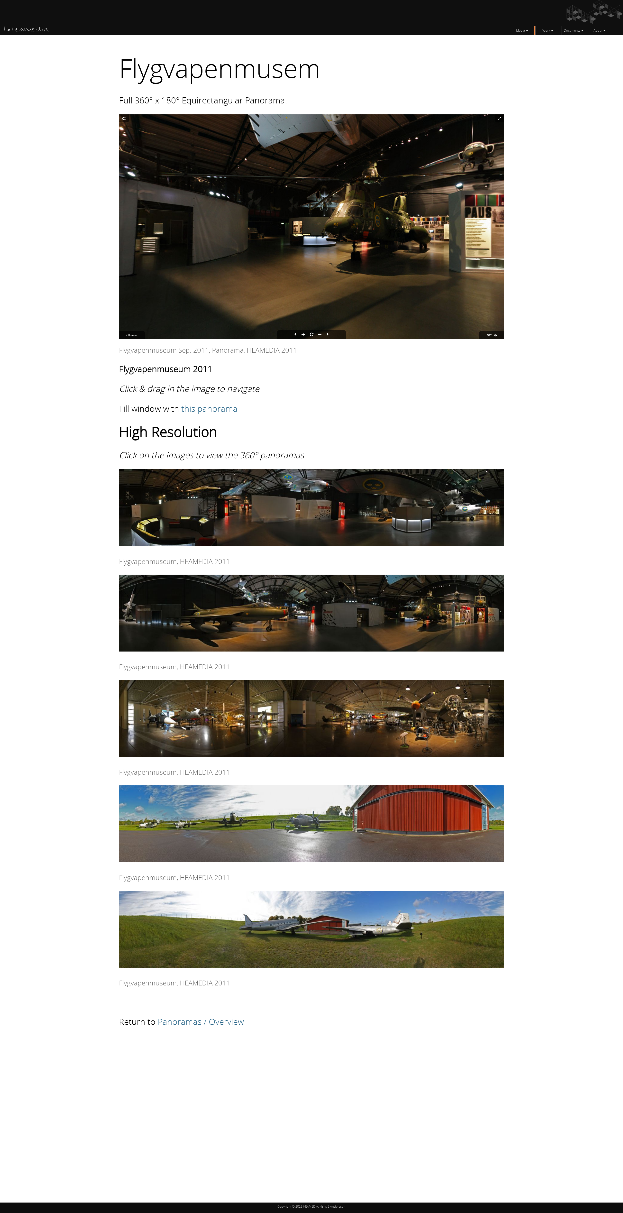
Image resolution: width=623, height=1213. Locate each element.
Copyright (284, 1206)
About (598, 30)
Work (546, 30)
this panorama (209, 408)
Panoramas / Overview (201, 1021)
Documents (572, 30)
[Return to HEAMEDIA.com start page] (27, 32)
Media (520, 30)
